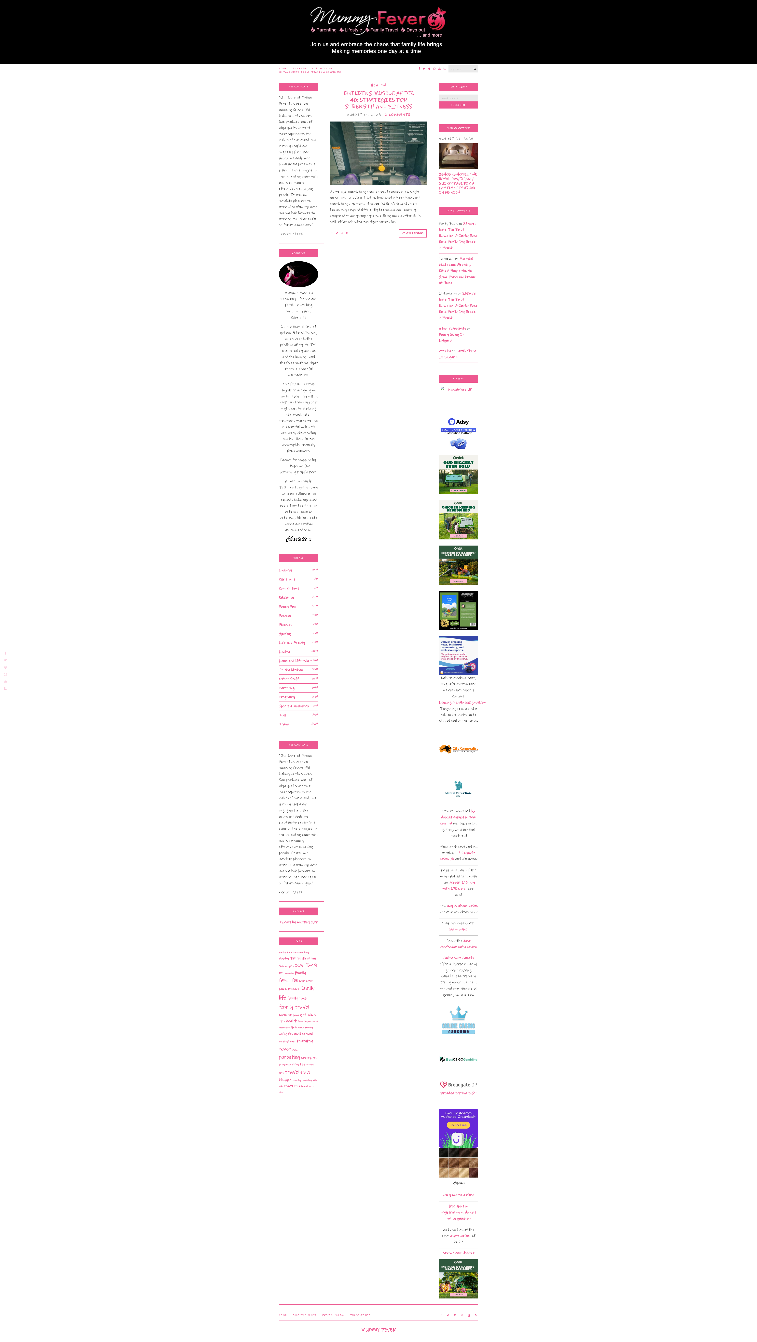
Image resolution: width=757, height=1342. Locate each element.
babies (282, 952)
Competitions (289, 588)
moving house (287, 1041)
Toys (282, 715)
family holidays (289, 989)
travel (292, 1071)
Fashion (285, 615)
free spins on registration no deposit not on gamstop (458, 1212)
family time (297, 998)
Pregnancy (287, 697)
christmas (309, 958)
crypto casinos (460, 1235)
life (292, 1027)
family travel (294, 1007)
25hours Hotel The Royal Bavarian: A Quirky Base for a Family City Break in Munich (458, 183)
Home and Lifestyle (294, 661)
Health (378, 85)
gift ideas (308, 1014)
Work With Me (322, 68)
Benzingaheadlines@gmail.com (462, 702)
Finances (285, 624)
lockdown (299, 1027)
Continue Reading (412, 233)
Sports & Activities (294, 706)
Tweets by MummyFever (298, 922)
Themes (298, 68)
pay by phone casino (462, 906)
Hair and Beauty (292, 642)
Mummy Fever (378, 1330)
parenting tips (309, 1057)
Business (285, 570)
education (289, 973)
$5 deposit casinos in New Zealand (458, 817)
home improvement (308, 1021)
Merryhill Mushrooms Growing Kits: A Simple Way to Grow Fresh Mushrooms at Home (457, 270)
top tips (310, 1064)
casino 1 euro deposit (458, 1253)
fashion (283, 1015)
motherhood (303, 1033)
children (295, 958)
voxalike (445, 351)
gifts (282, 1021)
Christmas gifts (286, 966)
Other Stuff (289, 679)
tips (303, 1064)
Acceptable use (304, 1315)
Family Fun (287, 606)
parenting (289, 1057)
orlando (295, 1049)
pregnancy (285, 1064)
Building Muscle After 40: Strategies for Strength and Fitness (378, 100)
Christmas (287, 579)
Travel (284, 724)
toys (281, 1072)
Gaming (285, 633)
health (291, 1021)
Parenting (287, 688)
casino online (458, 929)
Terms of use (360, 1315)
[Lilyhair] (458, 1167)
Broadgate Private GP (458, 1093)
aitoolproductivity (452, 328)
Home (283, 68)
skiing (295, 1064)
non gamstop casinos (458, 1195)
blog (306, 952)
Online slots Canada (458, 958)
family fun (288, 980)
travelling (297, 1080)
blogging (284, 958)
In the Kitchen (291, 670)
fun (290, 1015)
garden (296, 1015)
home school (284, 1027)
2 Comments (397, 115)
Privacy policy (333, 1315)
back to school (295, 952)
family (300, 972)
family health (306, 980)
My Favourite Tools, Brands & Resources (310, 72)
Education (286, 597)
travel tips (292, 1086)
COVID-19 (306, 965)
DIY (281, 973)
